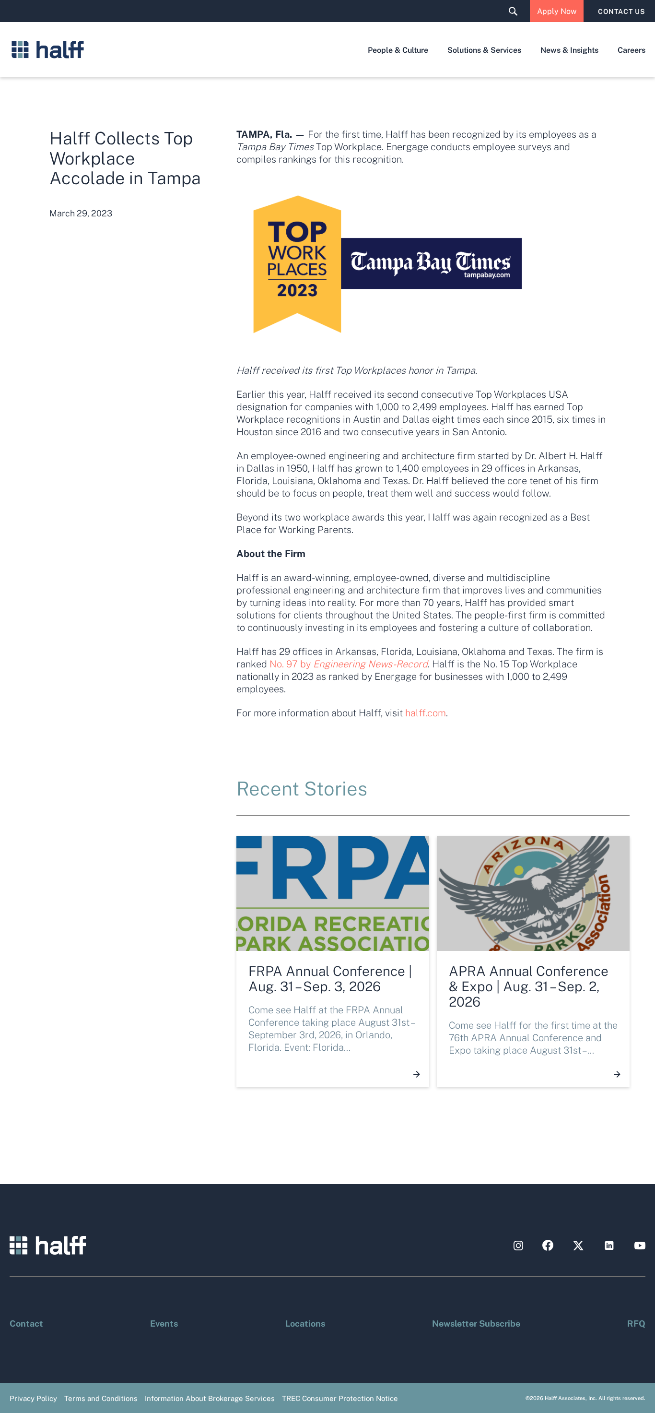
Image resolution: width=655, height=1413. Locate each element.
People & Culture (398, 50)
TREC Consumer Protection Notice (340, 1398)
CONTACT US (621, 11)
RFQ (636, 1323)
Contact (26, 1323)
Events (164, 1323)
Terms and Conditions (101, 1398)
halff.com (425, 712)
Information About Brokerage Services (210, 1398)
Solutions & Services (484, 50)
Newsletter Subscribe (476, 1323)
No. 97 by (348, 663)
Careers (631, 50)
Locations (305, 1323)
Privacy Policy (33, 1398)
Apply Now (556, 11)
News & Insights (569, 50)
